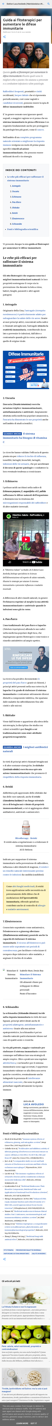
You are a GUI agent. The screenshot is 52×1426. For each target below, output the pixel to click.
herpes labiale (22, 95)
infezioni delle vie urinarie (16, 464)
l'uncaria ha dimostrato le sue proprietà (22, 419)
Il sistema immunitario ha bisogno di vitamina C (25, 437)
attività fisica (9, 1063)
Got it (34, 1423)
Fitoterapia (8, 1250)
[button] (4, 37)
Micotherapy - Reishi (26, 838)
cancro (40, 130)
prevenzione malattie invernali (28, 1250)
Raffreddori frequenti (13, 91)
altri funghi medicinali (23, 886)
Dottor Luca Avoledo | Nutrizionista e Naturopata (29, 4)
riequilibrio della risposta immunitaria (22, 777)
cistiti (39, 91)
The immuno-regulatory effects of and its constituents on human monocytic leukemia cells (25, 1177)
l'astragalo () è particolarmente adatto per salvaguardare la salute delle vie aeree (24, 314)
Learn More (22, 1423)
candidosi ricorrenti (13, 103)
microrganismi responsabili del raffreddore (24, 503)
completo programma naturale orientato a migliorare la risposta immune (23, 141)
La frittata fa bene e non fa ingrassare (19, 1307)
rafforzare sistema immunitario (16, 1253)
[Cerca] (48, 4)
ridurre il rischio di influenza (31, 456)
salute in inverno (39, 1253)
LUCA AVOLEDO (33, 1104)
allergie (41, 905)
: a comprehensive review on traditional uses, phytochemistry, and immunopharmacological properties (26, 1227)
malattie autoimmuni (18, 909)
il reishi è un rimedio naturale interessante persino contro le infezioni (25, 871)
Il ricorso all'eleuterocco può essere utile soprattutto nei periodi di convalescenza (24, 947)
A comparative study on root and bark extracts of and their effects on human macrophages (26, 1164)
